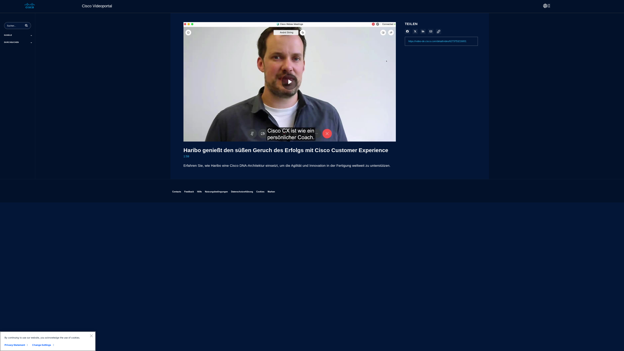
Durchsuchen (11, 42)
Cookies (260, 191)
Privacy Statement (15, 345)
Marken (271, 191)
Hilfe (199, 191)
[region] (48, 341)
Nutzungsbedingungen (216, 191)
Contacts (176, 191)
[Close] (91, 335)
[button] (26, 25)
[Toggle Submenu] (31, 35)
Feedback (189, 191)
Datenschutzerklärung (242, 191)
